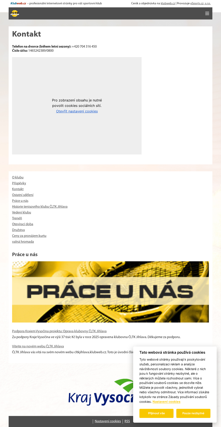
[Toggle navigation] (207, 13)
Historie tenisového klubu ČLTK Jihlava (40, 207)
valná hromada (23, 242)
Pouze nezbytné (193, 413)
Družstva (18, 230)
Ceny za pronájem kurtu (29, 236)
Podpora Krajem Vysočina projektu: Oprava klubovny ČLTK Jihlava (59, 331)
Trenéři (17, 218)
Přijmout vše (156, 413)
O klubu (18, 177)
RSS (127, 421)
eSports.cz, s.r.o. (200, 3)
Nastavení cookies (108, 421)
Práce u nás (20, 201)
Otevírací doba (22, 224)
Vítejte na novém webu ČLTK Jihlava (38, 346)
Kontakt (18, 189)
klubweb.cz (168, 3)
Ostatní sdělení (22, 195)
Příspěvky (19, 183)
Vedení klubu (21, 212)
